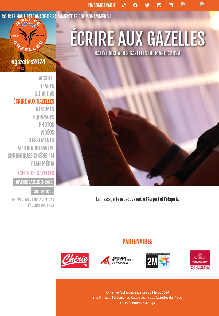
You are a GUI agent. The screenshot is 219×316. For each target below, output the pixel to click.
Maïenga (149, 302)
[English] (187, 5)
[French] (206, 5)
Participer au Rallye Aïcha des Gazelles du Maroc (147, 297)
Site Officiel (101, 297)
